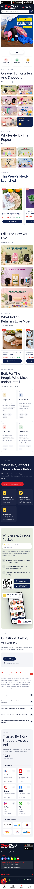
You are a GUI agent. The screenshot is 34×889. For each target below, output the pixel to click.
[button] (2, 7)
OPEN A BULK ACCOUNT (11, 484)
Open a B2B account (8, 386)
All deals (4, 144)
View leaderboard (7, 326)
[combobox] (17, 11)
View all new (5, 185)
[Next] (21, 52)
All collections (6, 242)
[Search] (31, 11)
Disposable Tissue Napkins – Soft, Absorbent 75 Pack (12, 353)
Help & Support (7, 2)
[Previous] (12, 52)
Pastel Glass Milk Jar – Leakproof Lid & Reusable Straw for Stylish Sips (11, 214)
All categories (6, 82)
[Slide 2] (16, 52)
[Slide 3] (18, 52)
